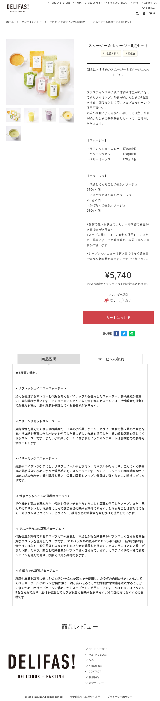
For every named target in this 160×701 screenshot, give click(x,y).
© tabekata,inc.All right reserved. (44, 696)
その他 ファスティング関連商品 (67, 21)
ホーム (10, 21)
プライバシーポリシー (119, 696)
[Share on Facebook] (116, 333)
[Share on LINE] (132, 333)
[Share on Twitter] (124, 333)
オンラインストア (32, 21)
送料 (97, 284)
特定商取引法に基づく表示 (85, 696)
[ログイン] (144, 13)
